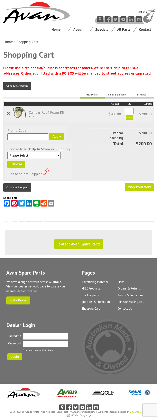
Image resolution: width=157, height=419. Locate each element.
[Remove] (8, 113)
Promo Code (16, 130)
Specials (101, 29)
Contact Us (125, 308)
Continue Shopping (17, 85)
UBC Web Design (138, 411)
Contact (145, 29)
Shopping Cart (27, 41)
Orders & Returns (129, 288)
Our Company (90, 295)
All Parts (123, 29)
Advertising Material (95, 282)
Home (56, 29)
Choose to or (38, 149)
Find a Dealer (18, 300)
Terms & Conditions (130, 295)
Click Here (48, 350)
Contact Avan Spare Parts (78, 244)
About (78, 29)
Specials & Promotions (96, 302)
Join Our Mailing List (131, 302)
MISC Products (91, 288)
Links (121, 282)
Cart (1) (142, 12)
